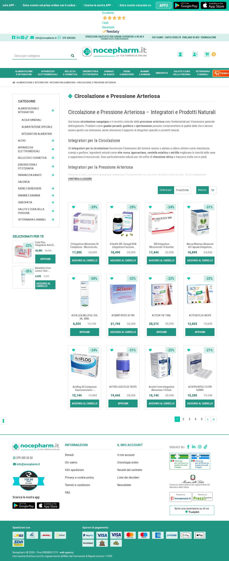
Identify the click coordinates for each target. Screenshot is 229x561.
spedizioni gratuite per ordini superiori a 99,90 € (114, 37)
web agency (67, 552)
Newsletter (124, 485)
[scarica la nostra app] (186, 5)
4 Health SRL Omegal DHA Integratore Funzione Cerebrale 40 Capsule (123, 247)
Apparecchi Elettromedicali (29, 149)
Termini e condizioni (77, 485)
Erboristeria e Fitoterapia (27, 166)
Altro (22, 140)
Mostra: (202, 189)
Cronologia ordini (127, 462)
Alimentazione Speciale (37, 126)
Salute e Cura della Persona (31, 211)
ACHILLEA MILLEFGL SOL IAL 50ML (84, 317)
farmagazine (208, 37)
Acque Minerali (31, 120)
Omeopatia (25, 202)
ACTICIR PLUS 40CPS (200, 315)
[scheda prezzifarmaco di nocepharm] (203, 496)
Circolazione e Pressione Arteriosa (96, 82)
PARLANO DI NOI (190, 37)
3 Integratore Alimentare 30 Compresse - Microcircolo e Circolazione (84, 247)
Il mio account (126, 455)
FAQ (67, 492)
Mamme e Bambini (29, 195)
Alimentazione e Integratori (32, 82)
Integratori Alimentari (62, 82)
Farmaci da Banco (30, 175)
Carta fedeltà (173, 37)
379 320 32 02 (24, 458)
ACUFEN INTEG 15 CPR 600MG (200, 388)
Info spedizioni (74, 470)
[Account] (195, 54)
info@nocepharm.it (28, 464)
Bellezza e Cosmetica (32, 157)
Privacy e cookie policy (79, 477)
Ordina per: (166, 189)
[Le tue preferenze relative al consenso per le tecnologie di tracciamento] (3, 420)
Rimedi (69, 455)
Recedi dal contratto (129, 470)
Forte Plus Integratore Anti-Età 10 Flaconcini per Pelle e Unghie (45, 246)
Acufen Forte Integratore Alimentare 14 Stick (161, 388)
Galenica (24, 181)
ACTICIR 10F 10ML (161, 315)
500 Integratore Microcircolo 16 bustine (161, 245)
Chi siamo (157, 37)
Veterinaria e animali (32, 219)
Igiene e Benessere (30, 188)
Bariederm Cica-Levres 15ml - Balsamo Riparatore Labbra (45, 272)
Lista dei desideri (128, 477)
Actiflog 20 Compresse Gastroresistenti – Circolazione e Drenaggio (85, 390)
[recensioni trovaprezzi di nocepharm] (181, 497)
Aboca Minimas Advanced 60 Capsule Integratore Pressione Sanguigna (200, 247)
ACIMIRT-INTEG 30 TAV (123, 315)
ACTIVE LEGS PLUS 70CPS (123, 386)
